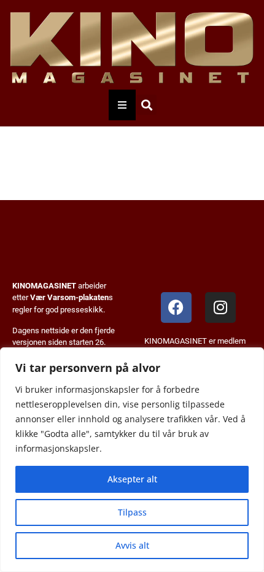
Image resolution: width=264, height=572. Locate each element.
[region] (132, 459)
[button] (146, 105)
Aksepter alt (132, 479)
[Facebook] (176, 307)
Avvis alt (132, 545)
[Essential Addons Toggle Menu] (122, 105)
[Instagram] (220, 307)
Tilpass (132, 512)
